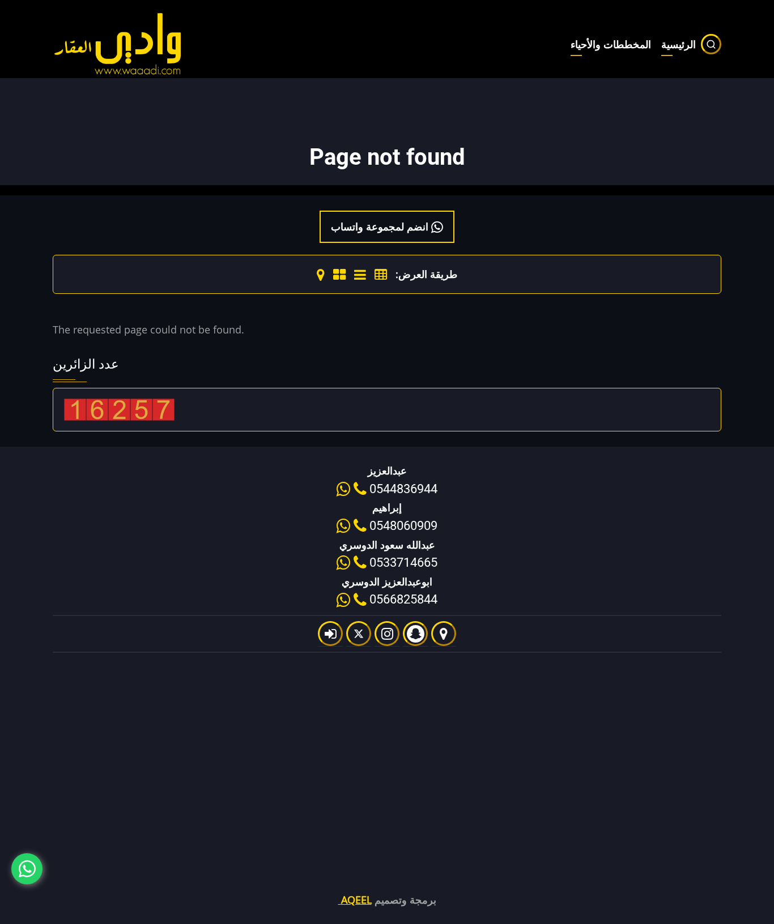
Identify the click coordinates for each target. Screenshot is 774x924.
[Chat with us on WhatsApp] (26, 868)
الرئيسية (678, 44)
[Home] (118, 43)
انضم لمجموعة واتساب (381, 226)
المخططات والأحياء (611, 44)
